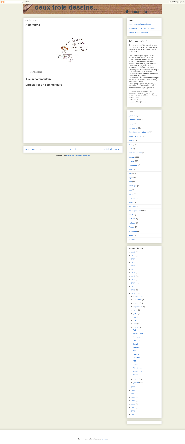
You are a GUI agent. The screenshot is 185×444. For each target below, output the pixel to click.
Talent (135, 344)
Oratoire (132, 198)
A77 (134, 361)
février (136, 379)
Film (130, 149)
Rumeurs (136, 347)
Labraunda (133, 165)
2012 (133, 286)
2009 (133, 387)
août (136, 310)
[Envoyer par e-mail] (31, 72)
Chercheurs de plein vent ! (139, 132)
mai (135, 320)
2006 (133, 397)
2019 (133, 262)
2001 (133, 414)
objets (131, 194)
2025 (133, 252)
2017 (133, 269)
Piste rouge (137, 371)
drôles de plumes (135, 136)
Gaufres (136, 364)
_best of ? (133, 116)
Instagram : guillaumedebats (140, 24)
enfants (132, 140)
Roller (135, 330)
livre (130, 173)
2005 (133, 401)
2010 (133, 293)
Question (136, 358)
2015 (133, 276)
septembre (138, 307)
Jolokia (131, 161)
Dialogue (136, 340)
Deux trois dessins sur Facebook (142, 28)
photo (131, 215)
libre (130, 169)
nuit (130, 190)
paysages (132, 206)
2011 (133, 290)
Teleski (135, 375)
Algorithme (137, 368)
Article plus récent (33, 149)
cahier (131, 124)
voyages (132, 239)
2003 (133, 407)
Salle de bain (138, 334)
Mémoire (136, 337)
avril (135, 324)
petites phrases (135, 211)
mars (136, 327)
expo (131, 144)
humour (132, 157)
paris (131, 202)
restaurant (133, 231)
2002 (133, 411)
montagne (133, 186)
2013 (133, 283)
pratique (132, 223)
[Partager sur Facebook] (38, 72)
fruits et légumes (135, 153)
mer (130, 182)
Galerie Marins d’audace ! (139, 32)
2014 (133, 280)
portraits (132, 219)
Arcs (135, 351)
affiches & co (134, 120)
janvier (136, 383)
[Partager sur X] (36, 72)
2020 (133, 259)
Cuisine (136, 354)
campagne (133, 128)
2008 (133, 390)
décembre (138, 296)
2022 (133, 255)
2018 (133, 266)
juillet (136, 313)
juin (135, 317)
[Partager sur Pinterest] (41, 72)
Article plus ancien (112, 149)
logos (131, 178)
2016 (133, 273)
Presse (131, 227)
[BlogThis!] (34, 72)
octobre (137, 303)
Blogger (104, 439)
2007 (133, 394)
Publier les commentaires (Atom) (78, 156)
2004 (133, 404)
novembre (138, 300)
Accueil (72, 149)
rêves (131, 235)
